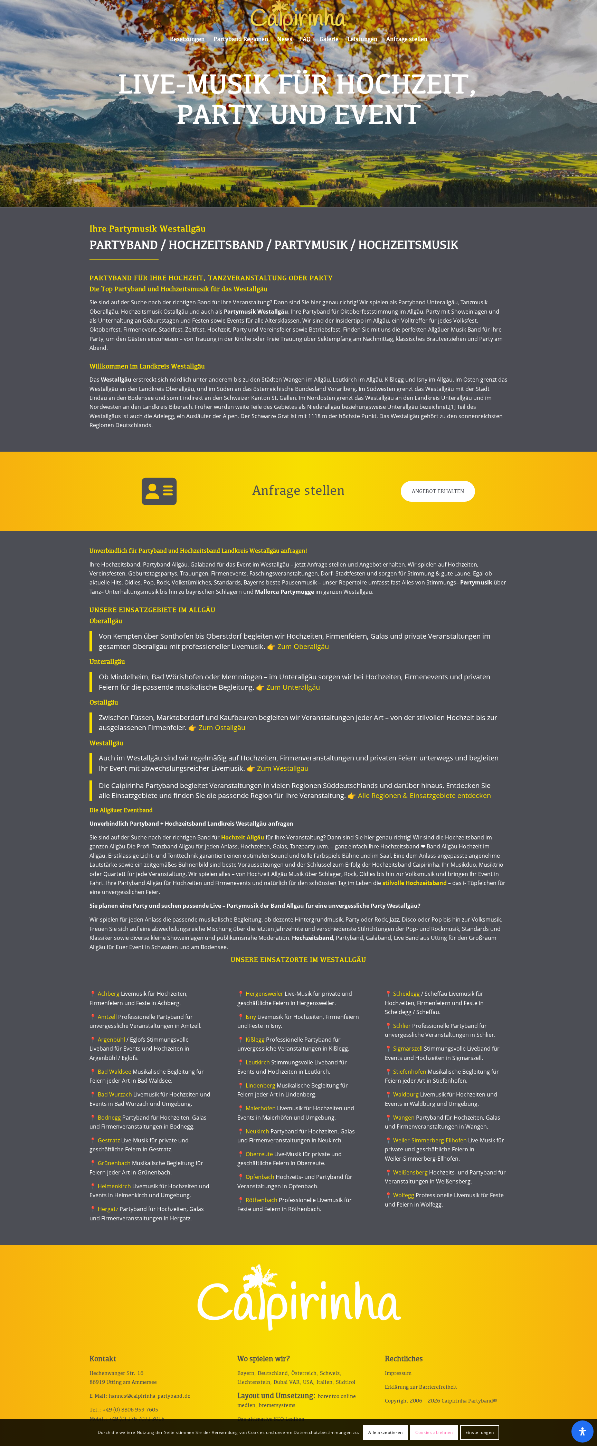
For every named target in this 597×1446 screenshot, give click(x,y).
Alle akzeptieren (385, 1432)
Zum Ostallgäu (222, 727)
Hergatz (108, 1209)
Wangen (404, 1117)
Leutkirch (258, 1062)
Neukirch (257, 1131)
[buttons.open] (582, 1431)
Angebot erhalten (438, 491)
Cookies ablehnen (434, 1432)
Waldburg (406, 1094)
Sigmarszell (408, 1048)
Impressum (398, 1373)
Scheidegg (406, 993)
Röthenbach (261, 1200)
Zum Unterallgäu (293, 687)
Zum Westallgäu (283, 768)
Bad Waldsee (114, 1071)
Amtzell (107, 1017)
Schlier (402, 1026)
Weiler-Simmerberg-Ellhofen (430, 1140)
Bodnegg (109, 1117)
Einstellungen (479, 1432)
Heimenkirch (114, 1186)
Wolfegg (403, 1195)
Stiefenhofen (409, 1071)
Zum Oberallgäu (303, 646)
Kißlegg (255, 1039)
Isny (251, 1017)
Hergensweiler (264, 993)
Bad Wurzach (115, 1094)
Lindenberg (260, 1085)
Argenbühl (111, 1039)
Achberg (109, 993)
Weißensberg (410, 1172)
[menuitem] (187, 39)
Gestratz (109, 1140)
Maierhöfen (261, 1108)
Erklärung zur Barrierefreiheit (421, 1387)
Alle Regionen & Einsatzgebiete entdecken (424, 795)
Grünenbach (114, 1163)
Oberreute (259, 1154)
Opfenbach (260, 1177)
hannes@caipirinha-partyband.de (149, 1396)
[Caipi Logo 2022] (298, 15)
